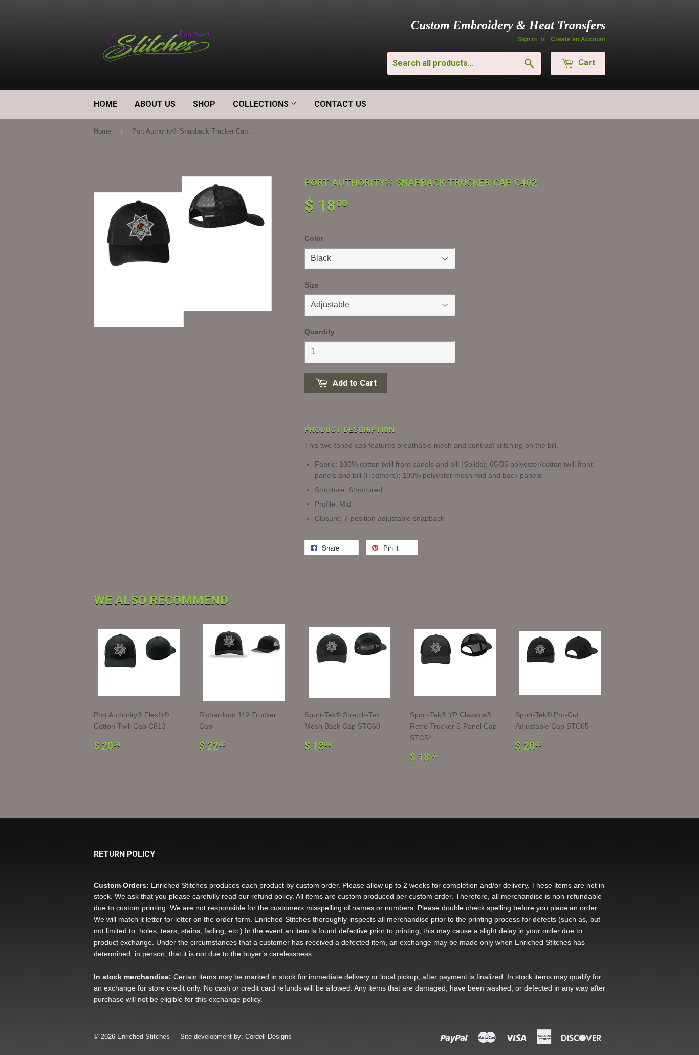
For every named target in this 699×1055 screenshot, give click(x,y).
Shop (204, 104)
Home (105, 104)
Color (313, 238)
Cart (585, 63)
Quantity (319, 331)
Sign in (527, 39)
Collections (262, 104)
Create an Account (578, 39)
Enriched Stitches (143, 1036)
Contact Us (340, 104)
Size (311, 285)
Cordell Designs (268, 1036)
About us (155, 104)
